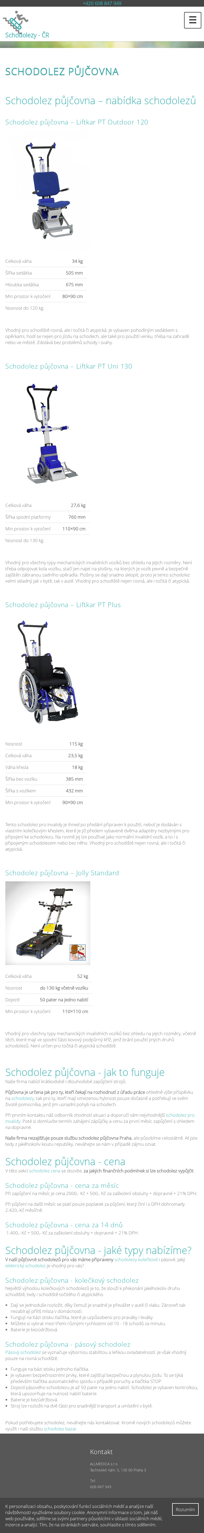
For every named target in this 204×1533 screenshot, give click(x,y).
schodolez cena (44, 1171)
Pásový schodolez (23, 1352)
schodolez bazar (60, 1429)
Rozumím (185, 1509)
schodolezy (22, 1098)
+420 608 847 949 (102, 3)
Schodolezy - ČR (27, 35)
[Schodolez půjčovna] (102, 22)
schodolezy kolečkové (136, 1259)
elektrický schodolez (26, 1265)
